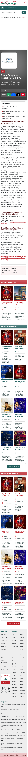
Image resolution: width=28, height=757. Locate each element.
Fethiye (14, 672)
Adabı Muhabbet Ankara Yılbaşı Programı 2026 (13, 719)
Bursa (21, 649)
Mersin (14, 652)
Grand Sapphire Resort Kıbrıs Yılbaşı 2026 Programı (13, 117)
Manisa (21, 684)
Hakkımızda (4, 637)
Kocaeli (14, 681)
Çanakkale (14, 664)
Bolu (21, 661)
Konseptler (4, 649)
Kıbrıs (13, 17)
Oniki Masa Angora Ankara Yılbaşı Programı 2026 (12, 726)
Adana (13, 649)
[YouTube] (2, 691)
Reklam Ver (5, 682)
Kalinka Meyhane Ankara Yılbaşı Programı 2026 (13, 722)
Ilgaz (13, 675)
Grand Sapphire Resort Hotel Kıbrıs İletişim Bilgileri (13, 112)
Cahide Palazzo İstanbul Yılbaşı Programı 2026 (13, 716)
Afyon (21, 640)
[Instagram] (2, 688)
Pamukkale (22, 690)
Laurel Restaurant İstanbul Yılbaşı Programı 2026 (12, 752)
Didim (21, 666)
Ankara (21, 634)
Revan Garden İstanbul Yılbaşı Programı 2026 (13, 735)
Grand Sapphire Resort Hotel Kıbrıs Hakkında (13, 107)
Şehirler (9, 17)
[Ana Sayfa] (1, 755)
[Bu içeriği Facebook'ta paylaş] (13, 94)
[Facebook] (9, 688)
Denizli (14, 666)
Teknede (22, 637)
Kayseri (21, 678)
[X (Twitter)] (5, 691)
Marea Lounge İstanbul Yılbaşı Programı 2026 (13, 732)
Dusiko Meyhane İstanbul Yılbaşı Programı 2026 (12, 743)
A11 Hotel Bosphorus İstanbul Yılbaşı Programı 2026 (13, 712)
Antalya (14, 640)
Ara (24, 12)
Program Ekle (5, 678)
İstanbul (14, 634)
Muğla (21, 687)
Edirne (14, 669)
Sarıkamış (22, 693)
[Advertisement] (14, 34)
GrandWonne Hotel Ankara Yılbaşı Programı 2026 (12, 748)
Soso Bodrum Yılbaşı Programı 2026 (10, 730)
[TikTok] (5, 688)
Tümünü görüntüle (13, 466)
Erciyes (21, 669)
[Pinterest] (9, 691)
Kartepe (14, 678)
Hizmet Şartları (5, 667)
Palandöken (15, 690)
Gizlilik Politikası (5, 670)
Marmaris (14, 687)
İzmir (13, 637)
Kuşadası (14, 684)
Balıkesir (22, 658)
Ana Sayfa (3, 17)
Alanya (21, 655)
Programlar (4, 640)
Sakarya (14, 693)
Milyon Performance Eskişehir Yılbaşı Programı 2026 (13, 705)
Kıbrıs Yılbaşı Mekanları (9, 326)
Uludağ (14, 643)
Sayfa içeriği (6, 103)
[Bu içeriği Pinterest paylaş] (23, 94)
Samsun (14, 696)
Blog (2, 655)
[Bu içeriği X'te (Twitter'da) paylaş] (18, 94)
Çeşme (21, 664)
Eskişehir (22, 643)
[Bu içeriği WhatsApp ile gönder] (9, 94)
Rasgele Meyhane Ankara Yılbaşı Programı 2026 (12, 739)
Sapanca (22, 652)
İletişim (3, 658)
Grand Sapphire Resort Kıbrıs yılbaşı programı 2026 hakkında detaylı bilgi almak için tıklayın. (13, 258)
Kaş (21, 675)
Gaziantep (22, 672)
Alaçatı (14, 655)
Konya (21, 681)
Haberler (3, 652)
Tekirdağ (22, 696)
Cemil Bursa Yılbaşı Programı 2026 (10, 709)
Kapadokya (15, 646)
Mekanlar (18, 17)
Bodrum (14, 661)
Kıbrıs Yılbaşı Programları (9, 473)
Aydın (13, 658)
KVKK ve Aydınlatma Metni (4, 662)
